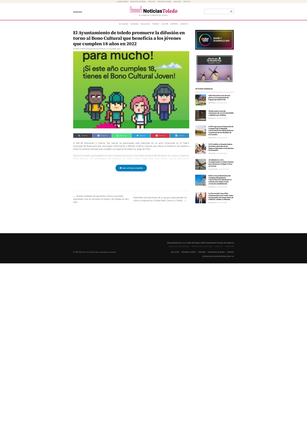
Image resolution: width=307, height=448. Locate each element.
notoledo (88, 49)
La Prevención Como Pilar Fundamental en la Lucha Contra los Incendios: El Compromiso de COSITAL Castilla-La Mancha (220, 196)
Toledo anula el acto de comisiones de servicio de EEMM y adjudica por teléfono (220, 113)
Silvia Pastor (212, 169)
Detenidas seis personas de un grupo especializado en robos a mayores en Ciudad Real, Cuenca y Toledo (160, 199)
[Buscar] (231, 11)
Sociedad (100, 49)
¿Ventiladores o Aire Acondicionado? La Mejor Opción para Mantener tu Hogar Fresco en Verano (220, 163)
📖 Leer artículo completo (131, 168)
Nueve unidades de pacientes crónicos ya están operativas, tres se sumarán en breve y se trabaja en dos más (101, 199)
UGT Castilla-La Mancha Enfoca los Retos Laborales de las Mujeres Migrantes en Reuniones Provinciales (221, 147)
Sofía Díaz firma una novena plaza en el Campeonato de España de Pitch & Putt (219, 98)
